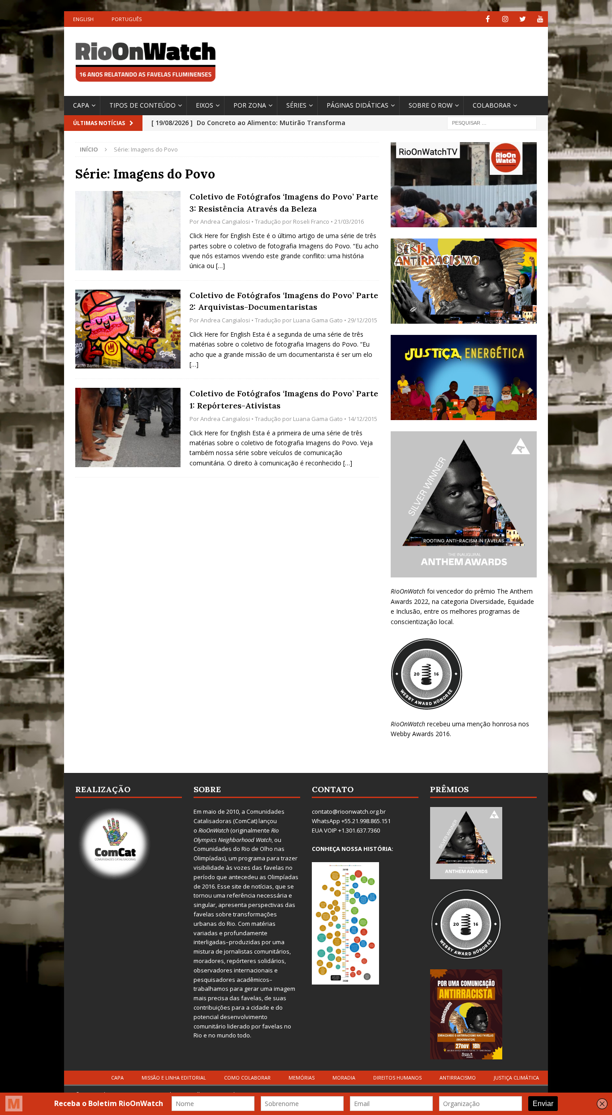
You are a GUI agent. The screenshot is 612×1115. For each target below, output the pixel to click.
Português (127, 19)
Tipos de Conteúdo (142, 105)
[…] (220, 265)
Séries (296, 105)
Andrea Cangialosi (225, 221)
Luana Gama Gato (318, 320)
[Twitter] (522, 19)
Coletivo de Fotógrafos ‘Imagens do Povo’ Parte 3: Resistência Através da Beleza (284, 202)
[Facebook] (488, 19)
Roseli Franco (311, 221)
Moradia (343, 1077)
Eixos (204, 105)
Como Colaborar (247, 1077)
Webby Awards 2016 (420, 733)
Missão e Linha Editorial (174, 1077)
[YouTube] (540, 19)
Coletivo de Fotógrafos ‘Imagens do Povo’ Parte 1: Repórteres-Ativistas (284, 399)
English (83, 19)
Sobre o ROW (431, 105)
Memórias (302, 1077)
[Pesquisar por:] (492, 122)
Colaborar (492, 105)
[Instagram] (505, 19)
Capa (81, 105)
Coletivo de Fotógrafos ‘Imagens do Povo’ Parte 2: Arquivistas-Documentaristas (284, 301)
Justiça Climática (516, 1077)
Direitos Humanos (397, 1077)
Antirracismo (458, 1077)
